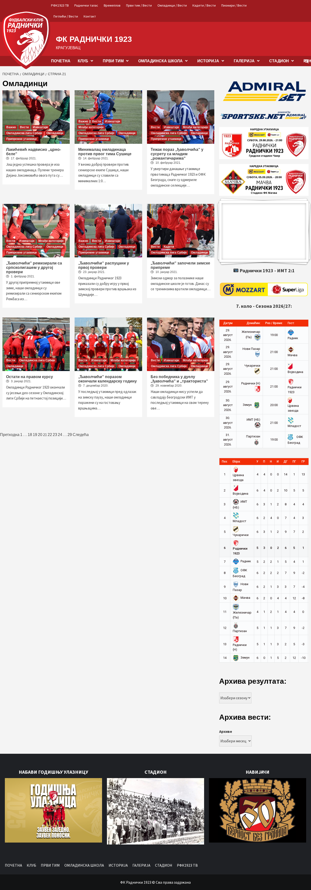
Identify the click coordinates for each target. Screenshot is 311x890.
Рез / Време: (274, 323)
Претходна (9, 435)
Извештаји (40, 127)
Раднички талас (86, 5)
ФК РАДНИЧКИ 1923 (94, 39)
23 (55, 435)
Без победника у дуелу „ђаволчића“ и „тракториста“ (179, 379)
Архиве (225, 731)
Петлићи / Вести (65, 16)
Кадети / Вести (204, 5)
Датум (228, 323)
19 (35, 435)
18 (30, 435)
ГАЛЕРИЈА (244, 61)
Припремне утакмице (21, 139)
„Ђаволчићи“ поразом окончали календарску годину (107, 379)
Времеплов (112, 5)
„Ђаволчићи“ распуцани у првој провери (103, 265)
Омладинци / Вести (172, 5)
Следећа (81, 435)
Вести (24, 127)
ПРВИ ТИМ (113, 61)
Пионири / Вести (234, 5)
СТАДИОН (279, 61)
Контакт (90, 16)
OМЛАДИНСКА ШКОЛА (160, 61)
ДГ (285, 461)
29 (70, 435)
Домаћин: (253, 323)
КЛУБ (83, 61)
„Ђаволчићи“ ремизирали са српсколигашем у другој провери (34, 267)
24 (60, 435)
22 (50, 435)
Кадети (169, 246)
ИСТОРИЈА (208, 61)
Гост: (291, 323)
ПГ (294, 461)
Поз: (225, 461)
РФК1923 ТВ (60, 5)
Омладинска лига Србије (24, 133)
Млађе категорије (91, 127)
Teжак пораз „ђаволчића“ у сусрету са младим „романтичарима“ (177, 153)
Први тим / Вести (139, 5)
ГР (303, 461)
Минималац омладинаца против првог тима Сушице (104, 151)
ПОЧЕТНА (60, 61)
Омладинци (54, 133)
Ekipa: (237, 461)
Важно (11, 127)
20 (40, 435)
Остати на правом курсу (29, 377)
